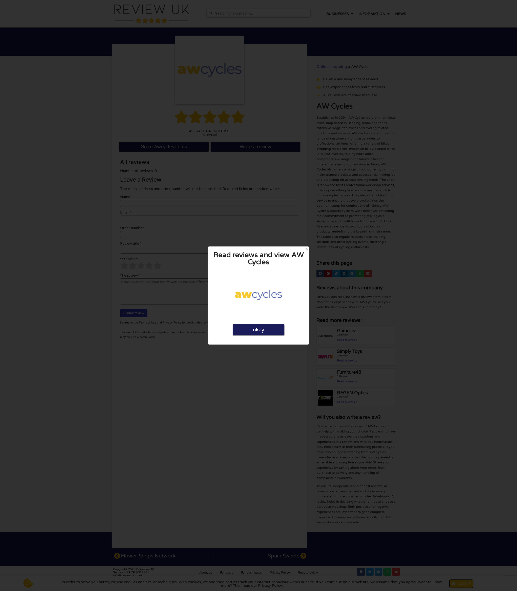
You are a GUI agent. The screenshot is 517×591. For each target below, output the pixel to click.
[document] (258, 295)
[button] (306, 248)
